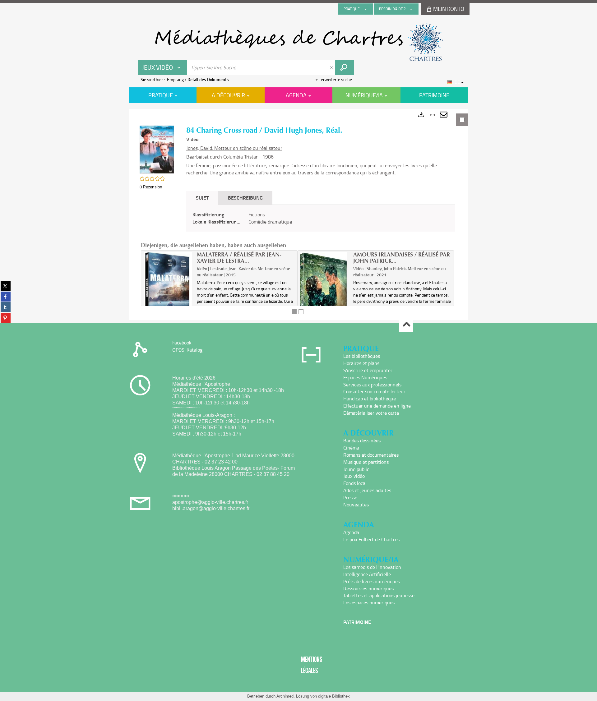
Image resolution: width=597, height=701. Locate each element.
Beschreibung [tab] (245, 197)
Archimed (285, 696)
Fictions (256, 214)
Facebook (182, 342)
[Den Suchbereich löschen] (332, 67)
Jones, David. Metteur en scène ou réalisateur (234, 148)
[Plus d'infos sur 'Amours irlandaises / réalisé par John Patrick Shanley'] (324, 291)
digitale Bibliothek (334, 696)
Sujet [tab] (202, 197)
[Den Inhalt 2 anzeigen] (300, 311)
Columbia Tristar (240, 156)
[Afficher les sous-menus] (365, 9)
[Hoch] (406, 325)
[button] (157, 149)
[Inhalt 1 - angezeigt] (294, 311)
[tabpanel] (298, 214)
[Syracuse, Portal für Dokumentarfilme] (298, 42)
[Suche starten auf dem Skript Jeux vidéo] (344, 67)
